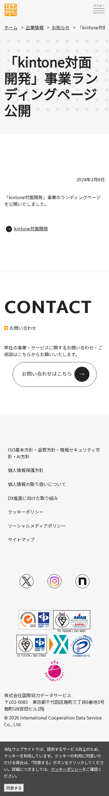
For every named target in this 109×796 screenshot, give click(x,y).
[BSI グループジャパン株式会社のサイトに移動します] (71, 621)
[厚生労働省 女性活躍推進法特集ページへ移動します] (54, 670)
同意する (14, 788)
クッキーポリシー (26, 511)
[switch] (99, 10)
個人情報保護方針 (26, 470)
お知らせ (61, 27)
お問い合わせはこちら (47, 373)
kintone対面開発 (31, 228)
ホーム (11, 27)
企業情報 (35, 27)
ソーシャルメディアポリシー (37, 525)
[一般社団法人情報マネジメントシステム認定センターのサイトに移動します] (35, 619)
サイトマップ (21, 539)
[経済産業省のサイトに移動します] (58, 643)
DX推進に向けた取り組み (33, 498)
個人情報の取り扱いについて (37, 484)
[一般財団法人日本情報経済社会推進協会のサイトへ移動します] (81, 645)
